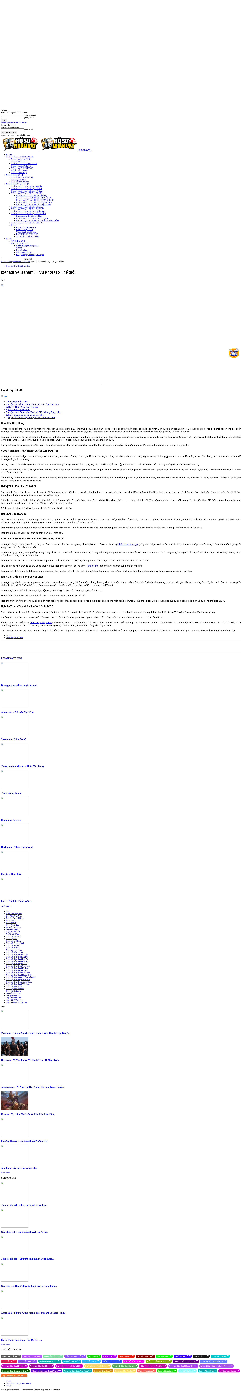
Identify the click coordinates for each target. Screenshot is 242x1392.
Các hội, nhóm (22, 250)
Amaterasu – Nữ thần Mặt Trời (17, 712)
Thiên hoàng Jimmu (11, 793)
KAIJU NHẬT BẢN (24, 230)
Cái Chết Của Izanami (19, 409)
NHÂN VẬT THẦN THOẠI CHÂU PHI (28, 211)
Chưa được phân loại (32, 1356)
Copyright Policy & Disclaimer (18, 1383)
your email (28, 130)
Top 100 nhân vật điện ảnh (16, 1002)
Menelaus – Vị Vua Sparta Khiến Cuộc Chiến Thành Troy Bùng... (35, 1033)
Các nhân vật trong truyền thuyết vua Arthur (24, 1232)
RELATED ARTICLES (11, 658)
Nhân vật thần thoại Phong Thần (29, 216)
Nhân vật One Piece (14, 950)
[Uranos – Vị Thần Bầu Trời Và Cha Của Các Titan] (14, 1109)
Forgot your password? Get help (14, 123)
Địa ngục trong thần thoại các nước (19, 685)
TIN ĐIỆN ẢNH (18, 241)
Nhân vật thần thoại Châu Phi (18, 966)
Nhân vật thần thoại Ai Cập (17, 954)
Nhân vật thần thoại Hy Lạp (17, 968)
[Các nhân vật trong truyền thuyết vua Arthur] (14, 1227)
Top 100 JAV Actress (14, 1000)
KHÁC (14, 225)
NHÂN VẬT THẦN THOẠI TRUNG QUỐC (35, 200)
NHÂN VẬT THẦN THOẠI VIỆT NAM (33, 204)
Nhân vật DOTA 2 (18, 179)
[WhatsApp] (42, 646)
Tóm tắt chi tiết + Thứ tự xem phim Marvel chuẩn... (28, 1258)
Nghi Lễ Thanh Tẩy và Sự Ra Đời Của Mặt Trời (31, 417)
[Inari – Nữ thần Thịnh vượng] (14, 896)
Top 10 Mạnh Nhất (13, 998)
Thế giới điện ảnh (13, 995)
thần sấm (93, 565)
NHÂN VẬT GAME (14, 175)
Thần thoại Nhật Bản (14, 638)
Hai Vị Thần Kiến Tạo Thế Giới (23, 407)
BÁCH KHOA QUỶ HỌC (27, 234)
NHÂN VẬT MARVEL (21, 159)
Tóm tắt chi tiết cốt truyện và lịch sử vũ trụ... (24, 1205)
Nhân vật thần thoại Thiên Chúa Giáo (21, 977)
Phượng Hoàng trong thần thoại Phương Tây (24, 1141)
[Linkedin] (51, 646)
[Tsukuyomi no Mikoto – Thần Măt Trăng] (14, 761)
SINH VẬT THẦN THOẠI (27, 236)
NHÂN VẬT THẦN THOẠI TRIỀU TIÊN (34, 202)
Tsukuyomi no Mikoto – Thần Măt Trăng (22, 766)
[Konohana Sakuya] (14, 815)
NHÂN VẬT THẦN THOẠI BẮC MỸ (27, 209)
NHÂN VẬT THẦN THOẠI (18, 184)
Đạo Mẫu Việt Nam (14, 916)
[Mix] (78, 646)
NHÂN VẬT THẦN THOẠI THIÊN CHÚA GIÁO (37, 220)
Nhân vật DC (11, 939)
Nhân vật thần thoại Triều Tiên (18, 979)
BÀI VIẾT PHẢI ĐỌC (20, 243)
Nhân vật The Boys (19, 173)
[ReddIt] (60, 646)
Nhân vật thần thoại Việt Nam (18, 984)
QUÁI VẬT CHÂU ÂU (26, 232)
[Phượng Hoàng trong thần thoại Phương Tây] (14, 1136)
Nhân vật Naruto (12, 948)
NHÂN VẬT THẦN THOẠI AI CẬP (26, 186)
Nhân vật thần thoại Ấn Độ (17, 957)
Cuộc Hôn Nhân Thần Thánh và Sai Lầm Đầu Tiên (33, 404)
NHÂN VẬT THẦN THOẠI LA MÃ (26, 189)
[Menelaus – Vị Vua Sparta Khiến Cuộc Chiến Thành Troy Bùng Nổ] (14, 1028)
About (8, 1381)
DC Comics (11, 920)
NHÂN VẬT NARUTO (21, 166)
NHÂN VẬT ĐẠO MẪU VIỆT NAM (32, 218)
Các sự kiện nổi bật (24, 252)
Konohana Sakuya (11, 820)
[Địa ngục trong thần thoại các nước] (14, 680)
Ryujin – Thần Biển (11, 874)
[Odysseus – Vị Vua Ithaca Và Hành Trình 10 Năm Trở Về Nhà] (14, 1055)
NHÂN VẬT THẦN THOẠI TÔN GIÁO (28, 214)
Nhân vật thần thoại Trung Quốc (19, 982)
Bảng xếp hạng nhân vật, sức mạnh (30, 255)
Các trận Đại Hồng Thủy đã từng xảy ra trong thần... (29, 1286)
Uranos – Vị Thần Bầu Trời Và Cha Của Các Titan (28, 1114)
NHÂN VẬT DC (18, 161)
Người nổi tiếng (12, 934)
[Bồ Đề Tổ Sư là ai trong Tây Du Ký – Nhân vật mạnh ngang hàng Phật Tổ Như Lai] (14, 1335)
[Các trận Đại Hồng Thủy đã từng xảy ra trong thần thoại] (14, 1281)
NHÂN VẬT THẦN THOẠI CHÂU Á (27, 193)
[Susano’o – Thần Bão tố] (14, 734)
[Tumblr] (69, 646)
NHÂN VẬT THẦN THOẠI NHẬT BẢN (33, 198)
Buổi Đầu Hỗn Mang (18, 401)
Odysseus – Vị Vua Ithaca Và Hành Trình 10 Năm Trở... (30, 1060)
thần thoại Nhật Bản (41, 622)
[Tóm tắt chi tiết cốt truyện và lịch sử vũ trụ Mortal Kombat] (14, 1200)
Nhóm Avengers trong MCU (27, 245)
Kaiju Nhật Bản (12, 925)
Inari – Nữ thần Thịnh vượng (16, 901)
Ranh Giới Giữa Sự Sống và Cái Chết (26, 415)
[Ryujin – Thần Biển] (14, 869)
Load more (5, 1173)
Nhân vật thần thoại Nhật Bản (18, 261)
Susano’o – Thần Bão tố (13, 739)
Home (3, 261)
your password (30, 117)
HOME (9, 154)
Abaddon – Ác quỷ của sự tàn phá (19, 1168)
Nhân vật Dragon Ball (15, 943)
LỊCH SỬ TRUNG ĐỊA (26, 227)
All (7, 911)
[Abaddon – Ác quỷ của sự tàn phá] (14, 1163)
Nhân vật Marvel (13, 945)
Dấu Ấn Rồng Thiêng (20, 170)
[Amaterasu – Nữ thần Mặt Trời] (14, 707)
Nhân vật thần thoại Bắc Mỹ (17, 961)
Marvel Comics (12, 929)
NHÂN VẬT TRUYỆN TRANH (20, 157)
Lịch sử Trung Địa (13, 927)
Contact (9, 1385)
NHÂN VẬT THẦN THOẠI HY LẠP (27, 191)
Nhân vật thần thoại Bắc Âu (17, 959)
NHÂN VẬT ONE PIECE (22, 168)
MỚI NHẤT (6, 906)
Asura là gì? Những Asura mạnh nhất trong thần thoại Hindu (33, 1312)
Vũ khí (19, 248)
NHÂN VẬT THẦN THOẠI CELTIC (27, 223)
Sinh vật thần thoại (13, 993)
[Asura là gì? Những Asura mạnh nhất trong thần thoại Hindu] (14, 1308)
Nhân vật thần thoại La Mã (16, 970)
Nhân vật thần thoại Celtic (16, 964)
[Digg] (87, 646)
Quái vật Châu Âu (13, 991)
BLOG (9, 239)
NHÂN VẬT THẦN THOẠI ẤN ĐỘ (31, 195)
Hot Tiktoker (11, 923)
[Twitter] (24, 646)
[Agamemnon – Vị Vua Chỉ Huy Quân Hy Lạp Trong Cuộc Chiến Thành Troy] (14, 1082)
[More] (96, 646)
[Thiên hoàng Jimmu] (14, 788)
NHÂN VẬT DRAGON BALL (24, 163)
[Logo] (20, 150)
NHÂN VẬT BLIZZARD (22, 177)
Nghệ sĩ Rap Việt (13, 932)
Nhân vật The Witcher (20, 182)
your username (30, 115)
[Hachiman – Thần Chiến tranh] (14, 842)
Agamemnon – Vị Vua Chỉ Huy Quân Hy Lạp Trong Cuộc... (32, 1087)
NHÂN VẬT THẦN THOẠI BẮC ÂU (27, 207)
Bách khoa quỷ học (14, 913)
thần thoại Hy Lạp (128, 544)
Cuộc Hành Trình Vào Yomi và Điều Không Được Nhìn (34, 412)
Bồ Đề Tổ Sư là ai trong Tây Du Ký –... (21, 1340)
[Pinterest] (33, 646)
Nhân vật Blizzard (13, 936)
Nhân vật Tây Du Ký (14, 952)
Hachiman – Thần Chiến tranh (17, 847)
